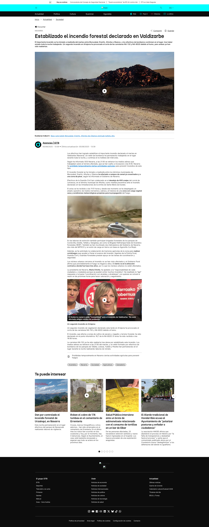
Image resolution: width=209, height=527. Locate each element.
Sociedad (95, 365)
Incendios (73, 365)
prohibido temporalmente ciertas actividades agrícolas (92, 166)
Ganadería (120, 365)
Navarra (84, 365)
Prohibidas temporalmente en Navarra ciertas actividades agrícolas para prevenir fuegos (105, 356)
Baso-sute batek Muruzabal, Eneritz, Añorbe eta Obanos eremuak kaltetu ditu (83, 136)
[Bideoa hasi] (104, 91)
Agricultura (107, 365)
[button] (174, 396)
